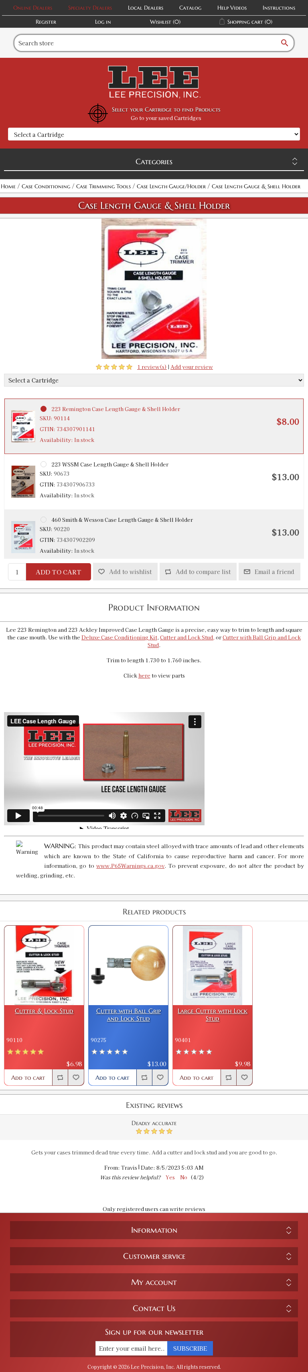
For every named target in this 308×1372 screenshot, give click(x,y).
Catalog (190, 7)
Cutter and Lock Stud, (187, 637)
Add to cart (58, 572)
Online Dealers (32, 7)
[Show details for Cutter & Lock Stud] (44, 965)
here (144, 675)
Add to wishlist (130, 572)
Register (46, 21)
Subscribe (190, 1348)
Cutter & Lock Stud (44, 1011)
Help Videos (232, 7)
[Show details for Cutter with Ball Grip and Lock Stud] (128, 965)
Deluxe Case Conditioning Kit (119, 637)
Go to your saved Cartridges (166, 118)
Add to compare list (203, 572)
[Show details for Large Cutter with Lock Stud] (212, 965)
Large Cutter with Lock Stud (212, 1014)
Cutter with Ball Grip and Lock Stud (128, 1014)
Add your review (191, 366)
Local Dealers (145, 7)
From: (112, 1167)
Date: (148, 1167)
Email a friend (274, 572)
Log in (103, 21)
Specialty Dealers (90, 7)
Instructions (279, 7)
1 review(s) (152, 366)
